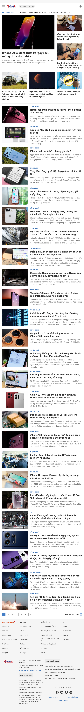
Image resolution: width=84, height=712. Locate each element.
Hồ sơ (43, 653)
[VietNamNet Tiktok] (66, 693)
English (44, 648)
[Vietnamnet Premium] (8, 623)
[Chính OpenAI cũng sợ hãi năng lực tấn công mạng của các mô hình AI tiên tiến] (15, 317)
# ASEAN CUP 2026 (27, 6)
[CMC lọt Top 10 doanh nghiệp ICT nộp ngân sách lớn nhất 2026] (15, 459)
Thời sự (5, 631)
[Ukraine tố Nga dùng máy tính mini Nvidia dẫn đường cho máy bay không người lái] (15, 277)
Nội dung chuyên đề (48, 644)
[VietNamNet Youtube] (61, 693)
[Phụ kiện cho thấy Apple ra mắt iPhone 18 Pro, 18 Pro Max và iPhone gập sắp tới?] (15, 500)
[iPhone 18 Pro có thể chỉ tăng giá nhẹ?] (15, 155)
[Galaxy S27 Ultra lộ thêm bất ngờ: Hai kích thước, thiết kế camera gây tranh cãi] (15, 399)
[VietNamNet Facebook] (57, 693)
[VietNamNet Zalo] (70, 693)
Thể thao (5, 644)
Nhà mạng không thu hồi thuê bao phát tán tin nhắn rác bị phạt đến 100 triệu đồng (55, 355)
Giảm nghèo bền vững (49, 631)
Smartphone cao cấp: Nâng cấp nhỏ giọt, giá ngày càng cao (54, 193)
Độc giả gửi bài (73, 697)
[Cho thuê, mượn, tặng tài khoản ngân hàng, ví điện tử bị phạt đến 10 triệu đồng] (69, 51)
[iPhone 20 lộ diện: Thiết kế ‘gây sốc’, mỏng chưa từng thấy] (28, 32)
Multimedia (67, 631)
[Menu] (3, 6)
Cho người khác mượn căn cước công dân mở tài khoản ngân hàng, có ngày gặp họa (55, 577)
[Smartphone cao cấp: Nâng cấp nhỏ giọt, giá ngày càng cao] (15, 196)
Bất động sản (24, 648)
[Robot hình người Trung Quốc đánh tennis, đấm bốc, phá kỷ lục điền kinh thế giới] (15, 520)
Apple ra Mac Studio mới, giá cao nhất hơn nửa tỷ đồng (55, 131)
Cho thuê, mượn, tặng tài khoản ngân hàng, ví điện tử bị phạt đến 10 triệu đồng (69, 65)
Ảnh (64, 622)
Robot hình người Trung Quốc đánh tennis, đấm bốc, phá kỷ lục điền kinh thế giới (53, 517)
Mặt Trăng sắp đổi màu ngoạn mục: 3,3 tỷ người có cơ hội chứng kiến (41, 94)
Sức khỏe (23, 631)
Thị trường (22, 12)
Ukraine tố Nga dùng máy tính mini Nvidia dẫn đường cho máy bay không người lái (55, 274)
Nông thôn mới (46, 635)
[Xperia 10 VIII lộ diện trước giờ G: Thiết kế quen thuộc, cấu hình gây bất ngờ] (15, 560)
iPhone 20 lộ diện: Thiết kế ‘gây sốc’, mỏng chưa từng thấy (25, 54)
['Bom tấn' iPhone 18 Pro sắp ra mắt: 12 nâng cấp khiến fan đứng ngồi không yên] (15, 297)
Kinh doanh (6, 635)
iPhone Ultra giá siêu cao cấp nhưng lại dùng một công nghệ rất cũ (54, 476)
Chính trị (5, 626)
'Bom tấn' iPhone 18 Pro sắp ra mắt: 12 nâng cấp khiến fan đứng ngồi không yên (54, 294)
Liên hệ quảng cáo (52, 661)
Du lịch (22, 644)
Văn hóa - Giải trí (26, 626)
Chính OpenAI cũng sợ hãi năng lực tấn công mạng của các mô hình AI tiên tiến (54, 314)
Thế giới (5, 653)
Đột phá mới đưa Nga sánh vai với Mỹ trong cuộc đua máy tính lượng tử (54, 416)
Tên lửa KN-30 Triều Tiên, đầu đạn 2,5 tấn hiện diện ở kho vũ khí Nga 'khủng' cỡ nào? (55, 598)
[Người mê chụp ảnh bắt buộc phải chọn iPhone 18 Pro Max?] (15, 114)
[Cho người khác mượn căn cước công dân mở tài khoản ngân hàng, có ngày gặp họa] (15, 580)
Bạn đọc (23, 653)
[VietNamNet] (3, 12)
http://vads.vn (55, 675)
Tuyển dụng (63, 701)
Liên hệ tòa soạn (26, 675)
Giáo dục (5, 648)
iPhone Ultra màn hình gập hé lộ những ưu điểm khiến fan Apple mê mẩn (53, 213)
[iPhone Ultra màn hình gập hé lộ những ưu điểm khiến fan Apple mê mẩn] (15, 216)
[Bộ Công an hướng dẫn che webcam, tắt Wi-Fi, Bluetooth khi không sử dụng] (15, 379)
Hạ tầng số (43, 12)
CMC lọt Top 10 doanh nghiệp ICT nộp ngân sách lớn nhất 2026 (53, 456)
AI (69, 12)
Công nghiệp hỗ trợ (48, 626)
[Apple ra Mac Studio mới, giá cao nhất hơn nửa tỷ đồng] (15, 134)
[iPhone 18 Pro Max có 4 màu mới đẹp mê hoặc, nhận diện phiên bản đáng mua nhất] (15, 439)
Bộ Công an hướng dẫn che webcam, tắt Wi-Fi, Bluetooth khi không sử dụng (55, 376)
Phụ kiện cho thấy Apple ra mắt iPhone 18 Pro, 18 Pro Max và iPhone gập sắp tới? (55, 496)
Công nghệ (10, 12)
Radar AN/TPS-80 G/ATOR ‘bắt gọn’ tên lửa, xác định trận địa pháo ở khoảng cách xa (13, 95)
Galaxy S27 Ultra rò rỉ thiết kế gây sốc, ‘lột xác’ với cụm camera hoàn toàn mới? (55, 537)
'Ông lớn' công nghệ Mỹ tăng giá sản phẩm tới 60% (55, 172)
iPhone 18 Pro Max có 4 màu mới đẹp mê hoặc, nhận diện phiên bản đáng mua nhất (55, 436)
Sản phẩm (63, 12)
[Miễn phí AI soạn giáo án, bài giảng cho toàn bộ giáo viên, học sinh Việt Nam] (15, 256)
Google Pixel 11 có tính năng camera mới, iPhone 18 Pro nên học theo (52, 334)
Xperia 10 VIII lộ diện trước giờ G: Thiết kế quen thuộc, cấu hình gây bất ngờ (56, 557)
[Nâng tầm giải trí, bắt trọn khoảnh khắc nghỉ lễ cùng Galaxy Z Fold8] (69, 23)
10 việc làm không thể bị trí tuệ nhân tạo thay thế (68, 93)
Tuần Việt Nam (46, 622)
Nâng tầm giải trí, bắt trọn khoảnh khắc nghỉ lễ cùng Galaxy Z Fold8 (68, 36)
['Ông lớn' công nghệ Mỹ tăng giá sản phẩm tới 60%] (15, 176)
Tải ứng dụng (53, 697)
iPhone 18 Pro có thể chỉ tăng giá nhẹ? (50, 151)
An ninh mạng (53, 12)
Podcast (65, 635)
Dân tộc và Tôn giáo (9, 639)
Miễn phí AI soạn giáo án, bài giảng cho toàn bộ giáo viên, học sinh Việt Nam (55, 253)
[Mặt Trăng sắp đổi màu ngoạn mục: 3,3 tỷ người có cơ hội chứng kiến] (41, 80)
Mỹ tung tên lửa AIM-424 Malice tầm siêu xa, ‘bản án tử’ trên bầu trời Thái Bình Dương (54, 233)
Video (65, 626)
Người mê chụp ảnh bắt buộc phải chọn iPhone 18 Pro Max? (55, 111)
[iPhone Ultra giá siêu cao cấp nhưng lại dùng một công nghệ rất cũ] (15, 479)
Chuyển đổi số (33, 12)
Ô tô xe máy (24, 639)
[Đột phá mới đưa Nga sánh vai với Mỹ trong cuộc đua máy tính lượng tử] (15, 419)
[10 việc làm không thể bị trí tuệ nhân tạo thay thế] (69, 80)
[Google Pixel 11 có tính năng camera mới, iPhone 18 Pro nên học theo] (15, 338)
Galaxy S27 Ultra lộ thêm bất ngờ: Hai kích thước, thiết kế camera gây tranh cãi (53, 396)
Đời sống (23, 622)
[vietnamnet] (11, 8)
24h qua (66, 639)
